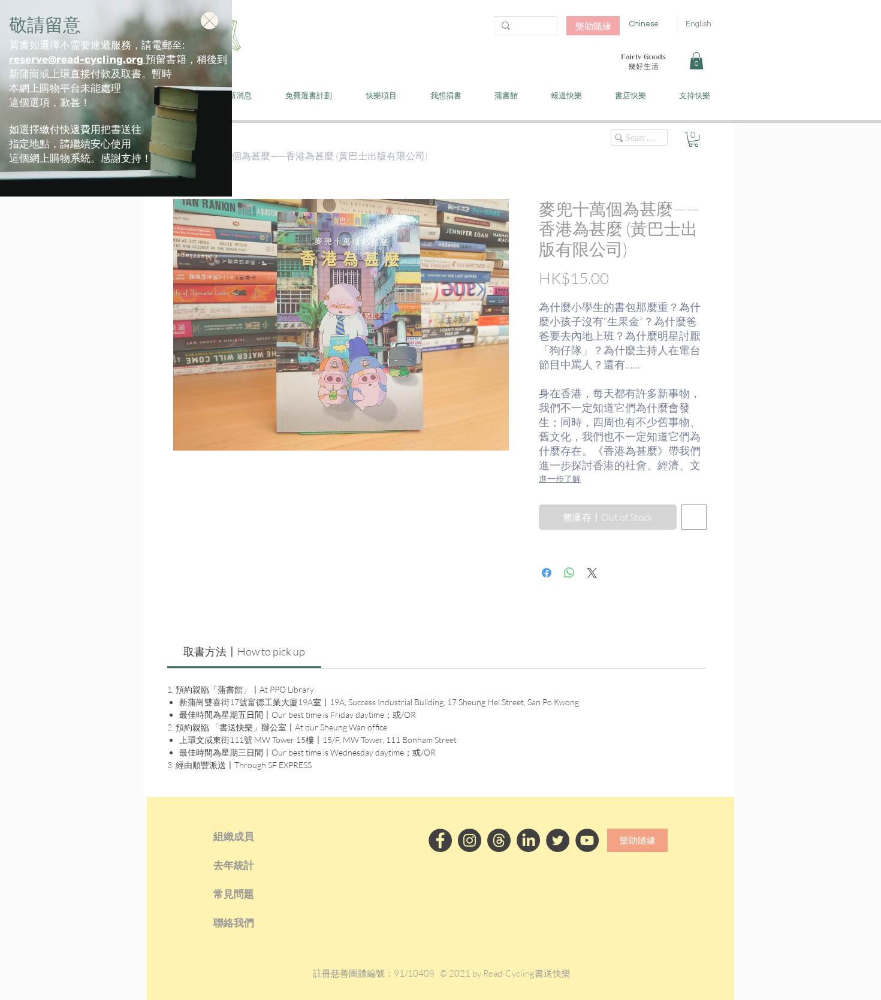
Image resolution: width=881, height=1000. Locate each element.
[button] (209, 20)
